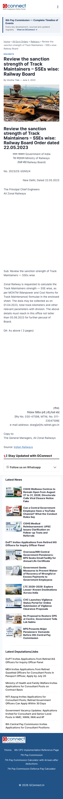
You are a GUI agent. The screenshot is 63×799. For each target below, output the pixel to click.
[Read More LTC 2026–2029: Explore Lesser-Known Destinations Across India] (14, 589)
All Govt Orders (20, 41)
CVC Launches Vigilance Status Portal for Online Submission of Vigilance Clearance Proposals (37, 604)
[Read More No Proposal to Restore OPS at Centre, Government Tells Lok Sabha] (14, 618)
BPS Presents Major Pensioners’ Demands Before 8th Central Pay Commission (37, 633)
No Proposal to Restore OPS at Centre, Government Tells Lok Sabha (40, 618)
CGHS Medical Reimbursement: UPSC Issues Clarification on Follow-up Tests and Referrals (37, 529)
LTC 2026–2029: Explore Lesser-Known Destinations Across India (40, 589)
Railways (35, 41)
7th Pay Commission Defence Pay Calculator (31, 768)
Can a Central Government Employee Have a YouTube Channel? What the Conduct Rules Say (40, 512)
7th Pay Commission (31, 755)
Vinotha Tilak (13, 80)
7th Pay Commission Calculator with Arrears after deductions (31, 762)
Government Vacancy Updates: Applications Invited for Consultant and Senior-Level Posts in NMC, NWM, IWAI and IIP (31, 714)
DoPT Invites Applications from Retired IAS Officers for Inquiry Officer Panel (31, 544)
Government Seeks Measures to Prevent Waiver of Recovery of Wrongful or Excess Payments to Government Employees (40, 573)
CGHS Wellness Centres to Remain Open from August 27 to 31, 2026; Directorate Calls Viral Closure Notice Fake (39, 495)
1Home (8, 750)
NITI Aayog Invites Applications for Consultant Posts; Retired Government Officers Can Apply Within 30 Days (28, 700)
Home (7, 41)
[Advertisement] (31, 233)
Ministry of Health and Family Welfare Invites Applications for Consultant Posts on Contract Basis (31, 686)
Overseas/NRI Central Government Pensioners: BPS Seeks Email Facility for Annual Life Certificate (39, 556)
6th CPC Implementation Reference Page (36, 750)
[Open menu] (58, 6)
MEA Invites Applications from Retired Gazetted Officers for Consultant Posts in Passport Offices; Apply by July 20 (30, 672)
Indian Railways (23, 447)
